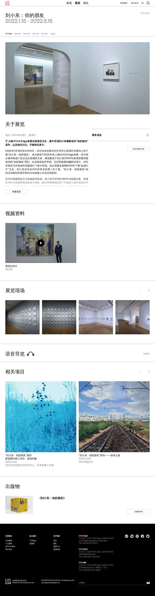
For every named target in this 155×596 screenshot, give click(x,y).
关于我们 (56, 536)
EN (142, 3)
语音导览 (35, 34)
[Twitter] (148, 536)
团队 (55, 543)
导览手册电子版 (138, 149)
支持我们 (8, 536)
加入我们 (32, 536)
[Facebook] (142, 536)
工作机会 (32, 540)
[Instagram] (137, 536)
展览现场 (26, 34)
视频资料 (17, 34)
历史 (55, 540)
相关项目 (44, 34)
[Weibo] (126, 536)
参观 (69, 3)
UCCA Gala (10, 546)
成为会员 (134, 3)
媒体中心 (56, 546)
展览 (77, 3)
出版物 (52, 34)
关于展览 (8, 34)
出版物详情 (138, 511)
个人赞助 (8, 543)
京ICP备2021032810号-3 (50, 583)
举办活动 (8, 549)
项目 (86, 3)
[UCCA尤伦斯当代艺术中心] (7, 3)
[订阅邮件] (148, 582)
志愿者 (32, 543)
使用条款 (56, 549)
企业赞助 (8, 540)
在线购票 (123, 3)
